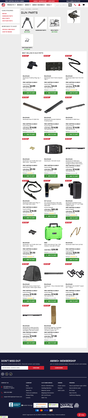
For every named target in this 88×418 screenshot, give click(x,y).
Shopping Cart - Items (83, 5)
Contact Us (29, 388)
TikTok (10, 374)
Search (70, 5)
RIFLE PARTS (6, 18)
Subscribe (36, 368)
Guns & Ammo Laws (75, 388)
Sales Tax (44, 397)
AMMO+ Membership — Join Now (44, 1)
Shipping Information (47, 393)
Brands (19, 5)
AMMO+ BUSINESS (38, 5)
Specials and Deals (8, 29)
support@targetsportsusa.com (13, 396)
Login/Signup (79, 5)
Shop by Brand (7, 32)
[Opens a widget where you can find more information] (81, 415)
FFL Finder (72, 390)
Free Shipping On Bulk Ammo (14, 1)
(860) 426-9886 (75, 5)
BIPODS (4, 13)
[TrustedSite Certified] (53, 405)
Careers (28, 397)
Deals (48, 5)
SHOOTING (28, 9)
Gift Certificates (46, 395)
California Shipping (74, 395)
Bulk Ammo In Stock (73, 1)
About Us (28, 390)
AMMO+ (27, 5)
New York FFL (73, 393)
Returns (60, 388)
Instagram (2, 374)
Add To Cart (31, 93)
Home (22, 9)
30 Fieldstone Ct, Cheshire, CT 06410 (8, 387)
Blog (27, 385)
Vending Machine (46, 388)
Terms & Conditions (31, 393)
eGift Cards (61, 390)
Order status (61, 385)
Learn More (59, 368)
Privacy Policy (30, 395)
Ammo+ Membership (47, 385)
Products (10, 5)
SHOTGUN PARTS (7, 21)
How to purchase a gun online (77, 385)
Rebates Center (45, 390)
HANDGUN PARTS (7, 16)
